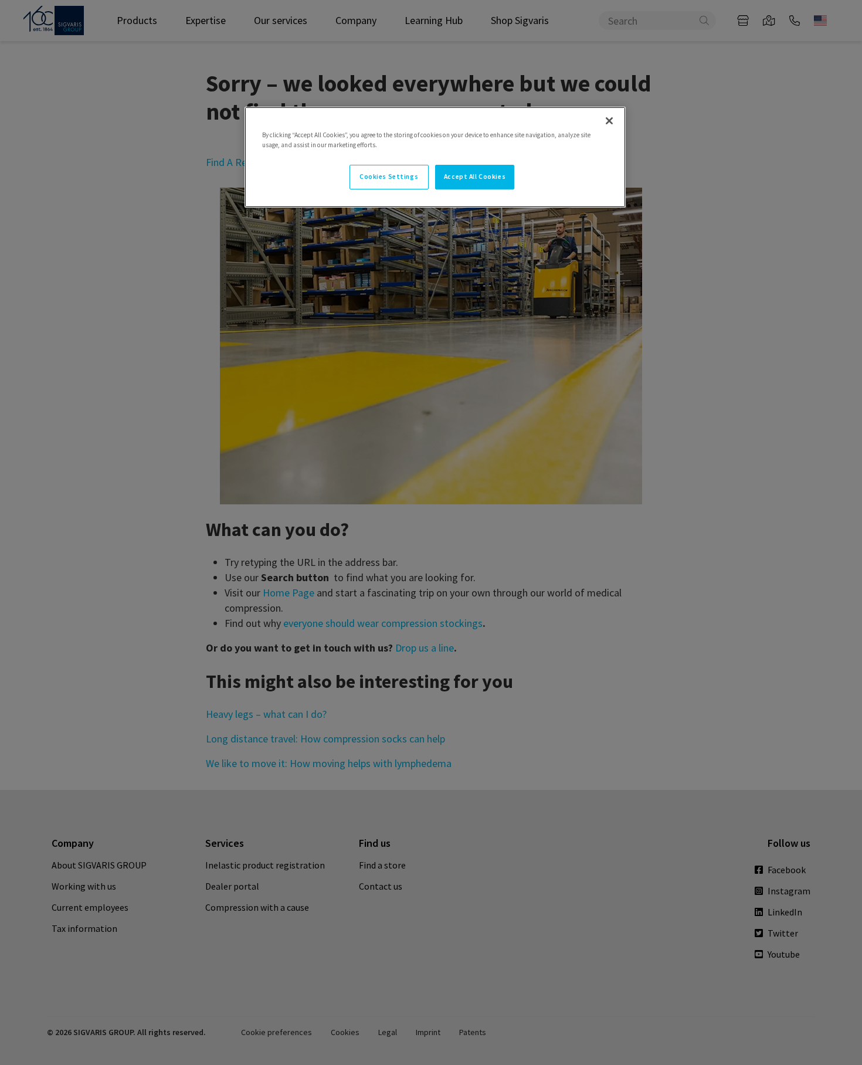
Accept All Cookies (474, 176)
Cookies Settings (388, 176)
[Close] (609, 121)
